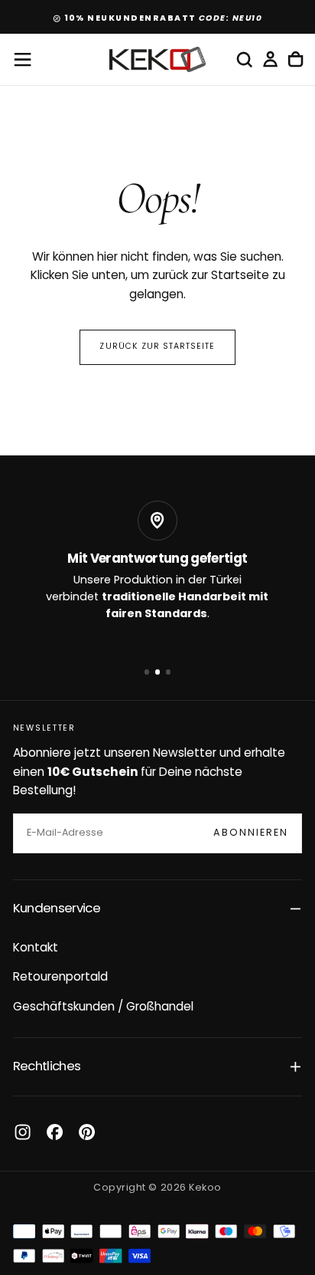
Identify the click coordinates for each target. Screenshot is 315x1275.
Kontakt (35, 948)
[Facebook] (54, 1132)
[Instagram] (22, 1132)
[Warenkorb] (295, 60)
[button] (22, 59)
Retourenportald (60, 977)
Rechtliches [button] (47, 1066)
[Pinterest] (86, 1132)
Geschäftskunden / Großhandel (103, 1007)
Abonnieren (250, 833)
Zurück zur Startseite (157, 347)
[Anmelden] (270, 60)
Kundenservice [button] (56, 908)
